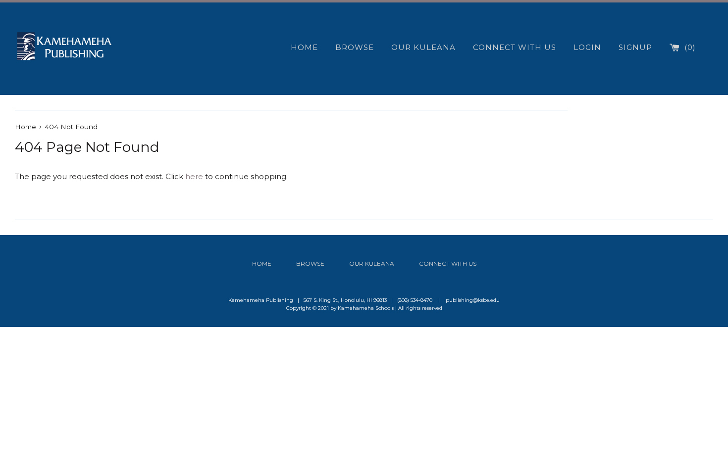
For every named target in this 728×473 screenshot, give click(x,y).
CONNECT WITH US (514, 47)
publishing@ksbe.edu (473, 300)
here (194, 176)
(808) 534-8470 (414, 300)
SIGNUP (635, 47)
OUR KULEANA (423, 47)
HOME (304, 47)
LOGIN (587, 47)
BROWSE (354, 47)
